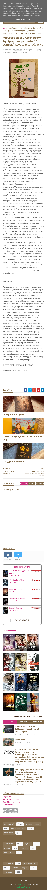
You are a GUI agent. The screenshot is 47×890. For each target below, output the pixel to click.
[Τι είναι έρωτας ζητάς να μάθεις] (5, 576)
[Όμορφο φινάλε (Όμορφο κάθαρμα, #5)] (33, 671)
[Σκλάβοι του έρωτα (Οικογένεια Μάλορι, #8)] (33, 650)
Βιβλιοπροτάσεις (17, 828)
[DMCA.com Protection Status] (10, 813)
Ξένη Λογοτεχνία (30, 863)
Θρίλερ (28, 844)
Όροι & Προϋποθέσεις (11, 802)
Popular (23, 722)
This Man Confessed (17, 599)
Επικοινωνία (8, 804)
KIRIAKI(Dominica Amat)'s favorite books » (29, 716)
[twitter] (21, 880)
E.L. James (13, 582)
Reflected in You (15, 589)
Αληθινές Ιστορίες (33, 824)
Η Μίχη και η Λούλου (13, 461)
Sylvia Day (13, 591)
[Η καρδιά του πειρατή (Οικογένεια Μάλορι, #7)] (21, 650)
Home (5, 28)
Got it (30, 19)
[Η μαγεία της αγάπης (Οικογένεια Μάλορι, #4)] (9, 650)
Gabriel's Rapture (15, 608)
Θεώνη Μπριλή (14, 575)
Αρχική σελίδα (8, 797)
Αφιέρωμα (13, 28)
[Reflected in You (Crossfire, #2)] (5, 595)
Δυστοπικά (8, 863)
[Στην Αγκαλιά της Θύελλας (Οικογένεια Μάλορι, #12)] (9, 690)
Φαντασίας (8, 872)
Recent (10, 722)
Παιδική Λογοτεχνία (19, 52)
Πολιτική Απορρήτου (11, 799)
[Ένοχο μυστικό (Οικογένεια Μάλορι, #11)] (21, 670)
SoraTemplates (22, 884)
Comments (37, 722)
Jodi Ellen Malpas (15, 600)
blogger (23, 483)
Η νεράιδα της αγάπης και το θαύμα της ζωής (23, 438)
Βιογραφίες (8, 833)
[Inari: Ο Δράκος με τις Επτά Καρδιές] (21, 690)
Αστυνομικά (8, 844)
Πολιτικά (24, 848)
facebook (40, 483)
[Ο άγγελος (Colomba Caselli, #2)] (9, 710)
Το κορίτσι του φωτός (14, 414)
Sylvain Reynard (14, 610)
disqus (31, 483)
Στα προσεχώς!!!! (9, 631)
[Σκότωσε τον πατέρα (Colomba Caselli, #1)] (33, 691)
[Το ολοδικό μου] (33, 711)
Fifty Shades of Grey (17, 580)
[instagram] (26, 880)
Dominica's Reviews (22, 567)
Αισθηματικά (9, 824)
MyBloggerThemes (23, 887)
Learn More (20, 19)
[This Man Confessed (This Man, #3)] (5, 604)
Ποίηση (7, 848)
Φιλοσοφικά (8, 852)
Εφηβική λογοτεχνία (27, 28)
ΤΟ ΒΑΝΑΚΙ (20, 739)
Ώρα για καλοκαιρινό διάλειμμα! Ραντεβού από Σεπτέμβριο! (27, 729)
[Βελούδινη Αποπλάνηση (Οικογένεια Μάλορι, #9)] (9, 670)
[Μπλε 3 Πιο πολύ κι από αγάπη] (21, 710)
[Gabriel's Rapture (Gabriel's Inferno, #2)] (5, 613)
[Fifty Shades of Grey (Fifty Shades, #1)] (5, 586)
